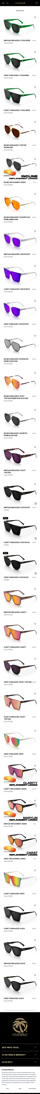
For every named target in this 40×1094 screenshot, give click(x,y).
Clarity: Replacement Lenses (15, 789)
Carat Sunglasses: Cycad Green (16, 75)
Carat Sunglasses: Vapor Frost (16, 324)
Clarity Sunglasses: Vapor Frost (17, 289)
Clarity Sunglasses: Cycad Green (17, 110)
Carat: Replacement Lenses (14, 859)
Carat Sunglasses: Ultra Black (16, 577)
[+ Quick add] (35, 17)
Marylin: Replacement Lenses (15, 824)
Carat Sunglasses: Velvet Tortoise (18, 682)
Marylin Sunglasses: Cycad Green (17, 40)
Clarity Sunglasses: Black (14, 928)
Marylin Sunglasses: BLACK (14, 963)
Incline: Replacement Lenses (15, 182)
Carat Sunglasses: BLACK (14, 998)
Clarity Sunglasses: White (14, 894)
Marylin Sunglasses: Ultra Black (17, 507)
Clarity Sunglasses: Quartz (15, 647)
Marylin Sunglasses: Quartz (15, 612)
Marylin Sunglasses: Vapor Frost (17, 254)
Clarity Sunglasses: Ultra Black (17, 542)
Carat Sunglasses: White (13, 754)
